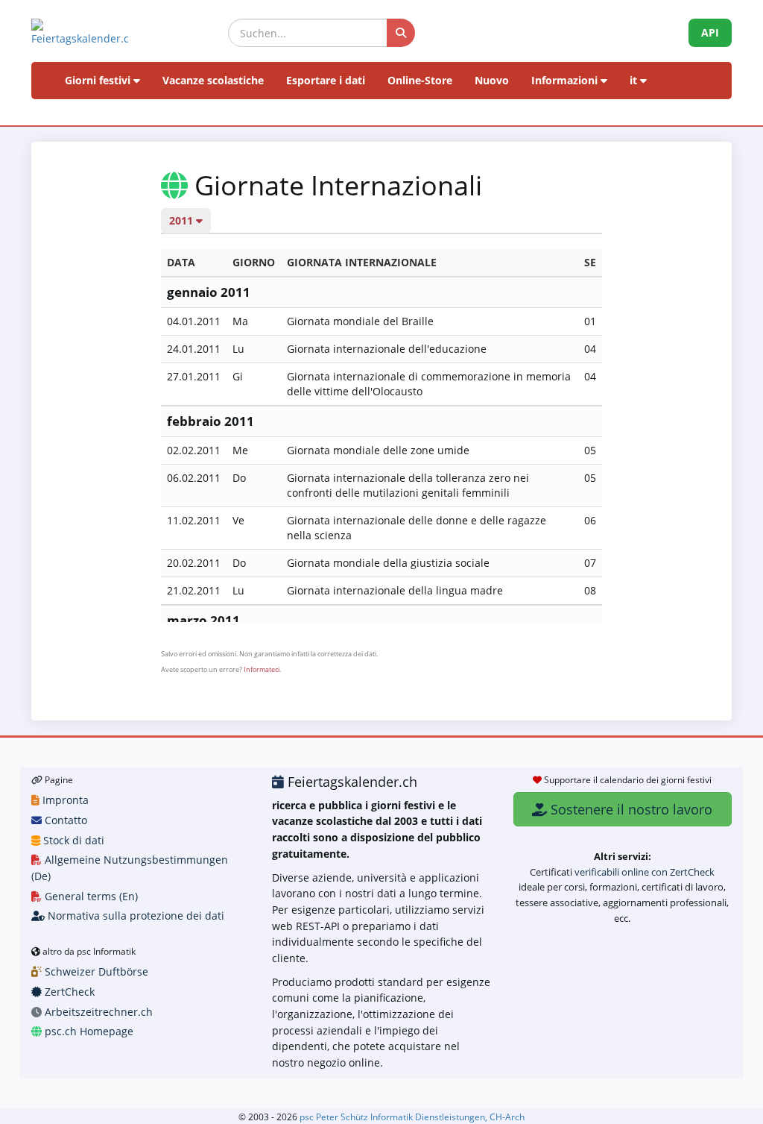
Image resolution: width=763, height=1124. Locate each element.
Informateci (261, 669)
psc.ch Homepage (87, 1031)
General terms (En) (90, 896)
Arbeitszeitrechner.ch (97, 1012)
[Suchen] (401, 33)
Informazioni (566, 80)
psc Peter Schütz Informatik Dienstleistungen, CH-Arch (412, 1117)
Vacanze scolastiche (213, 80)
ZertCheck (68, 992)
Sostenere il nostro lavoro (629, 809)
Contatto (64, 820)
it (635, 80)
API (710, 32)
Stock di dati (72, 840)
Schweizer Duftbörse (95, 971)
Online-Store (419, 80)
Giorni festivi (99, 80)
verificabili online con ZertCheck (644, 872)
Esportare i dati (325, 80)
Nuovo (492, 80)
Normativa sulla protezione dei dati (134, 915)
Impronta (64, 800)
